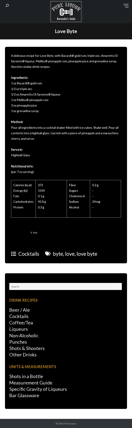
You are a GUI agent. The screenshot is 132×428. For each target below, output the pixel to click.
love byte (87, 254)
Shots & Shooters (27, 348)
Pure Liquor (70, 423)
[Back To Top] (122, 419)
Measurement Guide (30, 382)
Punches (18, 342)
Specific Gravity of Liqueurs (38, 389)
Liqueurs (18, 329)
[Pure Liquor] (66, 12)
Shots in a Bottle (26, 376)
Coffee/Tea (21, 322)
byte (58, 254)
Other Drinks (23, 354)
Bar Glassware (24, 395)
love (70, 254)
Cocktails (28, 254)
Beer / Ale (19, 310)
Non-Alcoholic (23, 335)
